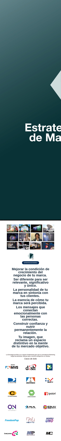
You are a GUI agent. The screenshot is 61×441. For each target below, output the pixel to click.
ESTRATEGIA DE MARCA (30, 262)
